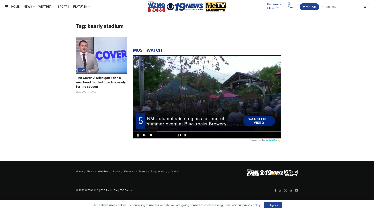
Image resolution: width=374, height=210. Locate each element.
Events (143, 171)
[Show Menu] (6, 6)
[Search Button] (365, 6)
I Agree (273, 205)
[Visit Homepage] (187, 6)
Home (15, 6)
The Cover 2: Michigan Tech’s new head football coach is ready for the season (101, 82)
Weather (44, 6)
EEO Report (126, 190)
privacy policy (251, 205)
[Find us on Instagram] (291, 190)
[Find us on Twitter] (285, 190)
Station (175, 171)
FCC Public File (109, 190)
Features (80, 6)
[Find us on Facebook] (275, 190)
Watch (310, 6)
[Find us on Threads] (280, 190)
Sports (63, 6)
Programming (159, 171)
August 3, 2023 (87, 91)
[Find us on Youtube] (296, 190)
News (28, 6)
